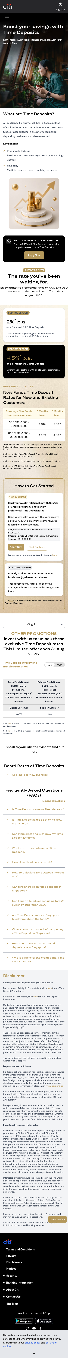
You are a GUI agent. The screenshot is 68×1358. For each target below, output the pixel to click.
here (9, 454)
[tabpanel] (34, 684)
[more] (7, 16)
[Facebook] (40, 1328)
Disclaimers (14, 1262)
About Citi (12, 1289)
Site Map (12, 1303)
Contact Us (13, 1296)
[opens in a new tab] (7, 6)
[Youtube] (34, 1328)
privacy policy (32, 1342)
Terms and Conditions (20, 1249)
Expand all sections (53, 800)
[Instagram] (28, 1328)
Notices (11, 1268)
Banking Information (19, 1282)
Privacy (11, 1255)
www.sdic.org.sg (54, 1086)
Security (11, 1275)
